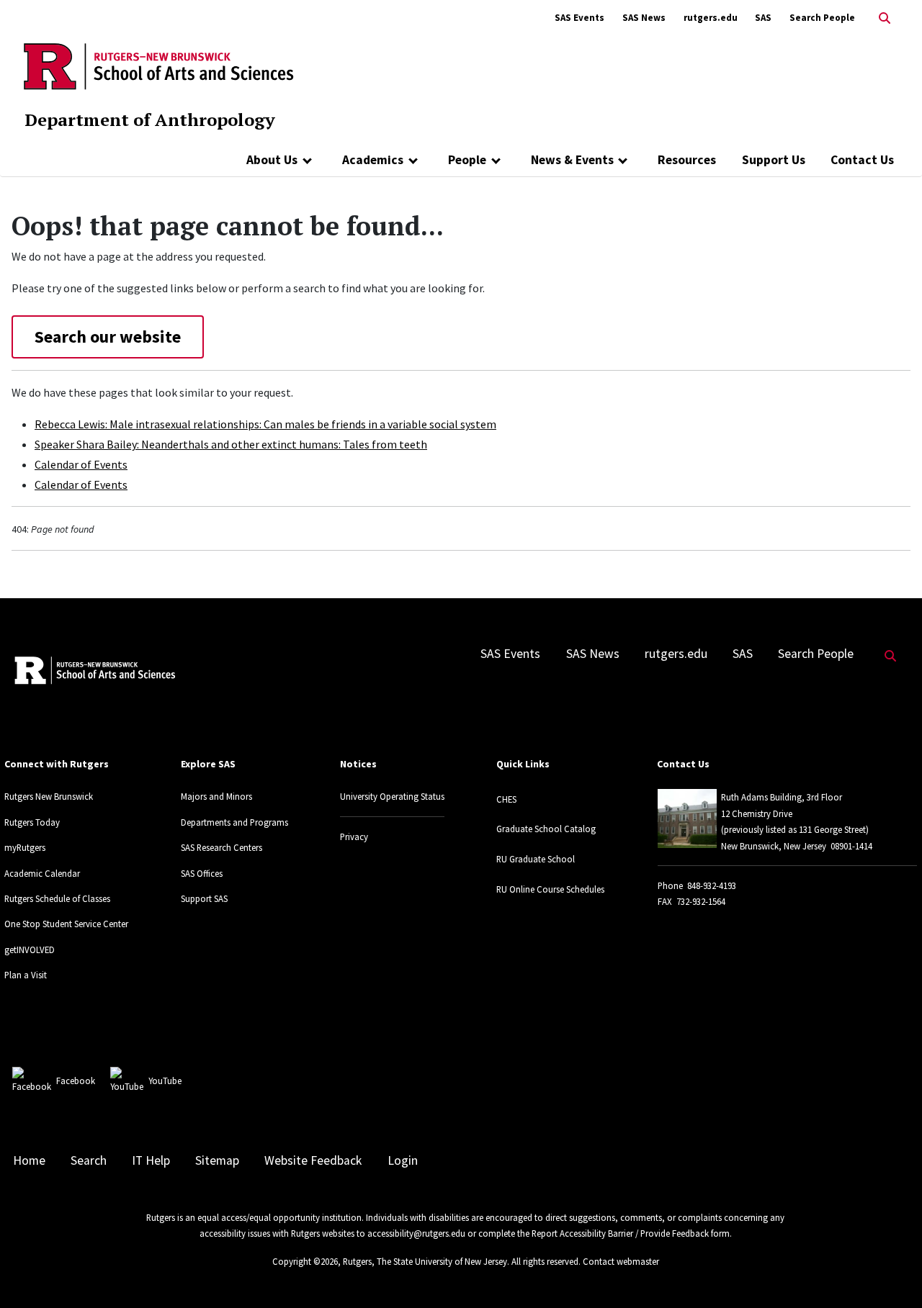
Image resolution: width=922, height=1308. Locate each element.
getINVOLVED (29, 949)
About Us (271, 160)
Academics (372, 160)
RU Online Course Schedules (550, 889)
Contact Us (862, 160)
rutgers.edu (711, 18)
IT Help (151, 1160)
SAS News (644, 18)
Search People (822, 18)
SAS (763, 18)
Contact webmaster (621, 1261)
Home (29, 1160)
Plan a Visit (25, 974)
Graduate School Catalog (546, 828)
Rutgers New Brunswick (48, 796)
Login (403, 1160)
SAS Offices (202, 873)
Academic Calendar (42, 873)
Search (89, 1160)
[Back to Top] (890, 1273)
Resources (687, 160)
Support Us (773, 160)
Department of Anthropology (149, 119)
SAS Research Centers (221, 847)
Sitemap (217, 1160)
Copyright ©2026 (305, 1261)
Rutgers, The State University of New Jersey (425, 1261)
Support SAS (204, 898)
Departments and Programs (234, 822)
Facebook (75, 1080)
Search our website (108, 336)
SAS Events (579, 18)
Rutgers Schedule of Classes (57, 898)
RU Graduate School (535, 859)
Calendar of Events (81, 464)
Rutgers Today (32, 822)
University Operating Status (392, 796)
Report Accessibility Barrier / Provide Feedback (620, 1233)
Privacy (354, 836)
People (467, 160)
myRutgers (24, 847)
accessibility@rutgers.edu (416, 1233)
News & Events (572, 160)
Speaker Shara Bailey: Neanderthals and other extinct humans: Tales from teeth (231, 444)
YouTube (165, 1080)
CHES (506, 799)
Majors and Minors (216, 796)
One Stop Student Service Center (66, 923)
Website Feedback (313, 1160)
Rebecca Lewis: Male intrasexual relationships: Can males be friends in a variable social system (265, 424)
